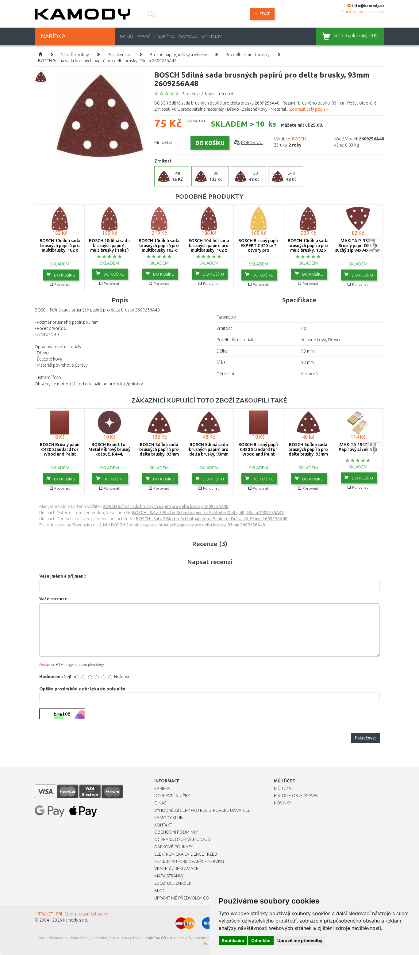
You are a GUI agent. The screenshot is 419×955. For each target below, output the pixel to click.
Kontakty (212, 36)
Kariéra (162, 788)
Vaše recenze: (54, 598)
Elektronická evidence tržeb (185, 854)
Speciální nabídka (156, 36)
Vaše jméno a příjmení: (62, 576)
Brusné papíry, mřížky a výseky (178, 54)
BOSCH (299, 138)
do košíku (64, 275)
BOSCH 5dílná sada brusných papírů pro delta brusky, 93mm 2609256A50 (159, 451)
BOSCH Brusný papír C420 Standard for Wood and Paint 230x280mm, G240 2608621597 (258, 454)
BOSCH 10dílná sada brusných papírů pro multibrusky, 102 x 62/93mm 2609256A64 (60, 247)
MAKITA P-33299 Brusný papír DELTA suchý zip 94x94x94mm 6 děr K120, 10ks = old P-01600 (358, 250)
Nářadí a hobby (75, 54)
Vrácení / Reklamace (176, 868)
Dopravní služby (172, 795)
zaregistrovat (371, 12)
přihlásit (348, 12)
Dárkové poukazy (173, 846)
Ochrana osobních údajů (182, 839)
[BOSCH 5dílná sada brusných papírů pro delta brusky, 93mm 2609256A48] (100, 115)
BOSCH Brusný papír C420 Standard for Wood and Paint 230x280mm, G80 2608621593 (60, 454)
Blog (159, 890)
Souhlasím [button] (233, 940)
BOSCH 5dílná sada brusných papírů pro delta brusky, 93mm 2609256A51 (209, 451)
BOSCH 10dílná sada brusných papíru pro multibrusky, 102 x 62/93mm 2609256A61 (308, 247)
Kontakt (163, 825)
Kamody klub (168, 817)
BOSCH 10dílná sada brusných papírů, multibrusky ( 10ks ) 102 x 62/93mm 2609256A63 (109, 250)
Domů (126, 36)
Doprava (188, 36)
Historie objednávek (296, 795)
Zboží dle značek (172, 883)
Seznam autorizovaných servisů (189, 861)
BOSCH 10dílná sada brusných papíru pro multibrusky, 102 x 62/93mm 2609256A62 (208, 247)
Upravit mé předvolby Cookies (187, 898)
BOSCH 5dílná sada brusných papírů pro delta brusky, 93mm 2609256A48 (107, 60)
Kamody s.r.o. (75, 920)
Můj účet (284, 788)
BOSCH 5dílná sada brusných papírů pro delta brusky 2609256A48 (166, 506)
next (374, 245)
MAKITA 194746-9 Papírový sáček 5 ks (358, 447)
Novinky (282, 802)
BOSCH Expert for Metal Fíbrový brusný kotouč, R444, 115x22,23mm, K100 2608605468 (109, 454)
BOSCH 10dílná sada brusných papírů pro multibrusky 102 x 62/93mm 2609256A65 (159, 247)
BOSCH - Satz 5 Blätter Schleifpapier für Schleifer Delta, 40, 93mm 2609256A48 (208, 512)
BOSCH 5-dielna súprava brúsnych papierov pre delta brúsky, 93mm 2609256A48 (188, 524)
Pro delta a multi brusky (247, 54)
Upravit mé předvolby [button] (299, 940)
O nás (160, 802)
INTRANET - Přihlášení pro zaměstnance (71, 913)
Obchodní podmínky (176, 832)
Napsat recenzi (219, 93)
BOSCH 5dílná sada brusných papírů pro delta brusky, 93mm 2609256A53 (308, 451)
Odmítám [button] (261, 940)
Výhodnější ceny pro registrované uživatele (202, 810)
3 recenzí (191, 93)
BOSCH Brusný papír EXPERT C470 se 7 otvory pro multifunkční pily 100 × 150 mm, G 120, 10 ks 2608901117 (258, 252)
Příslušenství (119, 54)
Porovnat (252, 142)
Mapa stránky (168, 875)
